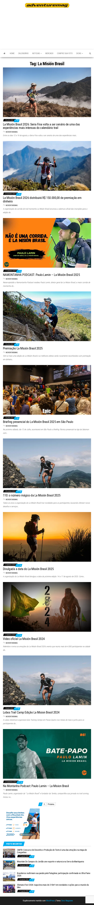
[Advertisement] (48, 28)
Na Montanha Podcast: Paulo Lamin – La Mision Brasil (36, 786)
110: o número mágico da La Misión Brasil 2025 (31, 495)
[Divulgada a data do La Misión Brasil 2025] (47, 537)
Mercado (49, 53)
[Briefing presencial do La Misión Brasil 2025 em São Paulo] (47, 390)
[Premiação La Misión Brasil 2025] (47, 316)
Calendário (23, 53)
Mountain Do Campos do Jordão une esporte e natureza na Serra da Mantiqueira (50, 861)
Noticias (36, 53)
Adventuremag (12, 132)
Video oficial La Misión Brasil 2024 (24, 639)
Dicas (79, 53)
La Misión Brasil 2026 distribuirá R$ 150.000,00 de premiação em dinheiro (42, 199)
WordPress (50, 900)
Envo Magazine (67, 900)
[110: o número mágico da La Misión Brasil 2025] (47, 463)
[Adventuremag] (4, 53)
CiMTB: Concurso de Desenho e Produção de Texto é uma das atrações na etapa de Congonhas (52, 851)
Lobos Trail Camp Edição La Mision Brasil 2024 (31, 712)
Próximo (51, 804)
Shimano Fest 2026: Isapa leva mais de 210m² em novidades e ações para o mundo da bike (53, 886)
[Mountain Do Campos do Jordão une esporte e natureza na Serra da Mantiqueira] (9, 865)
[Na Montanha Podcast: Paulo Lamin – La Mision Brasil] (47, 754)
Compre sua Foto (65, 53)
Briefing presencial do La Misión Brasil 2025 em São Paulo (38, 422)
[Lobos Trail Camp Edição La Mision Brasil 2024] (47, 680)
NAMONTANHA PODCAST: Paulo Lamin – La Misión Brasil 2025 (41, 275)
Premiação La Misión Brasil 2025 (23, 348)
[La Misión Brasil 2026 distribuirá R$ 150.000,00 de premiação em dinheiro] (47, 165)
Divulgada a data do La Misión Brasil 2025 (28, 569)
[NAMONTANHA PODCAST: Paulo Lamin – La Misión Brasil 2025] (47, 242)
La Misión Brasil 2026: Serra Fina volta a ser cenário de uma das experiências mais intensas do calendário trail (41, 126)
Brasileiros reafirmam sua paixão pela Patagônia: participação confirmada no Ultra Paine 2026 (53, 874)
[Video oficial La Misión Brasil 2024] (47, 607)
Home (12, 53)
